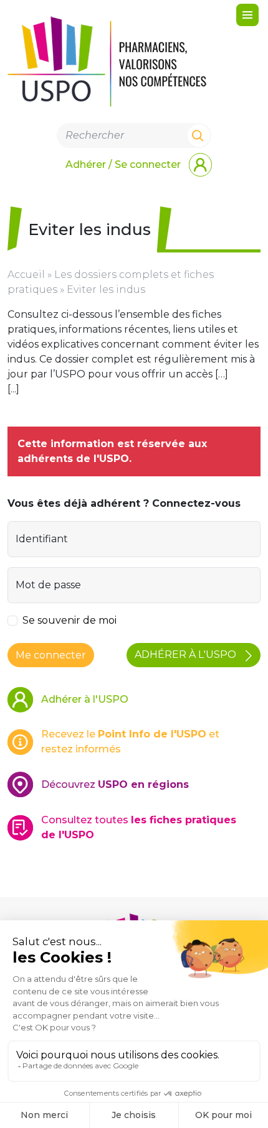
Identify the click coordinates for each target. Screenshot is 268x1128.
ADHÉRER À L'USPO (187, 654)
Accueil (26, 274)
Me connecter (51, 655)
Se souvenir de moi (69, 620)
